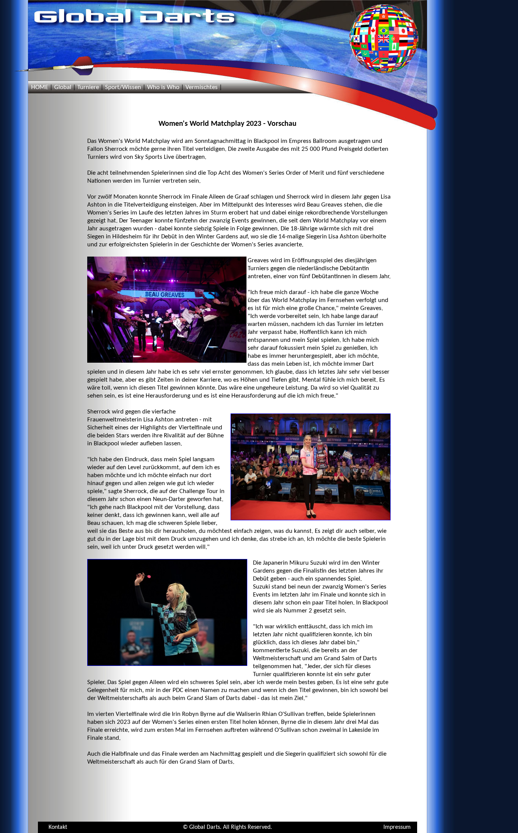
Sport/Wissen (123, 87)
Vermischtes (201, 87)
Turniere (88, 87)
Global (62, 87)
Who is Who (163, 87)
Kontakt (58, 827)
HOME (39, 87)
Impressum (397, 827)
